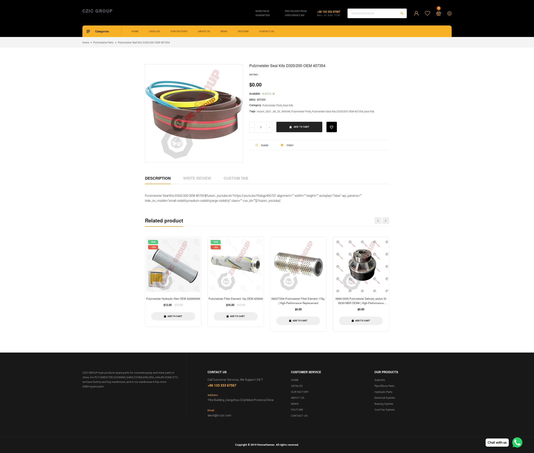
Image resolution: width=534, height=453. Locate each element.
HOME (135, 31)
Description (158, 178)
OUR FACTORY (179, 31)
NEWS (223, 31)
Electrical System (384, 397)
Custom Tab (236, 178)
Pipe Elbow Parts (384, 385)
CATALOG (154, 31)
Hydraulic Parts (383, 391)
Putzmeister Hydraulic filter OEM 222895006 (173, 299)
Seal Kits (288, 105)
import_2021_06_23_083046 (273, 111)
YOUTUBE (243, 31)
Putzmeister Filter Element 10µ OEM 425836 (236, 299)
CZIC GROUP (97, 10)
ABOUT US (204, 31)
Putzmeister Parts (272, 105)
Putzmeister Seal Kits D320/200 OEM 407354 (337, 111)
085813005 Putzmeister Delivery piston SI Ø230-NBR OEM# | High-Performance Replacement (360, 303)
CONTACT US (266, 31)
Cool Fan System (384, 409)
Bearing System (383, 403)
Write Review (197, 178)
